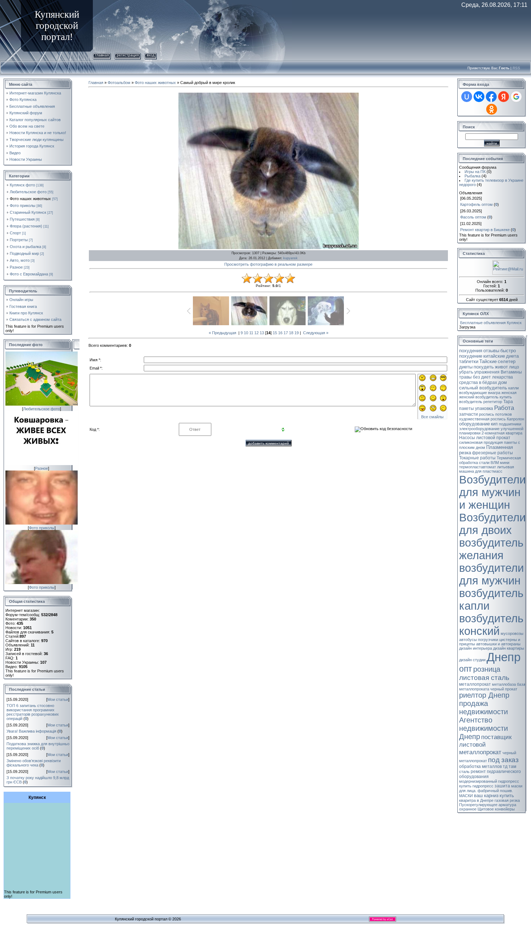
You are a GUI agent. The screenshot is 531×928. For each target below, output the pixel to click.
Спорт (15, 233)
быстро (508, 350)
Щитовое (486, 809)
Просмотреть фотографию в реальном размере (268, 264)
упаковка (484, 408)
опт (465, 668)
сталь (464, 771)
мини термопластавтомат (484, 464)
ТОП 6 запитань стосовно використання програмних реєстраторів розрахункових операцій (33, 712)
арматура (507, 805)
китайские (494, 356)
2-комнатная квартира (502, 433)
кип (494, 424)
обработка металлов (480, 766)
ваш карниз (486, 795)
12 (256, 333)
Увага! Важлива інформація (31, 731)
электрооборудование (479, 429)
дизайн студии (472, 660)
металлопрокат (475, 684)
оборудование (474, 424)
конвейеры (505, 809)
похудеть (484, 367)
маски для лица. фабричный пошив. (490, 788)
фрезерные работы (492, 452)
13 (262, 333)
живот (501, 367)
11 (251, 333)
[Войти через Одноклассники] (491, 109)
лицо (514, 367)
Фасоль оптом (473, 217)
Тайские (488, 361)
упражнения (487, 372)
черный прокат (503, 689)
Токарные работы (477, 457)
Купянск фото (22, 185)
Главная (102, 55)
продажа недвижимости (483, 707)
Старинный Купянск (28, 212)
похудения (470, 350)
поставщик (496, 737)
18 (291, 333)
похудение (470, 356)
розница (486, 669)
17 (286, 333)
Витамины (511, 372)
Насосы (467, 437)
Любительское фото (28, 192)
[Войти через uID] (466, 96)
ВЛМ (495, 462)
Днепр (504, 657)
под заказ (503, 760)
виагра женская (502, 392)
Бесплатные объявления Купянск (491, 323)
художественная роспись (482, 419)
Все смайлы (432, 417)
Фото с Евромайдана (29, 274)
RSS (516, 68)
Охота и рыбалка (25, 246)
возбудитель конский (491, 624)
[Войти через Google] (516, 96)
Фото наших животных (30, 198)
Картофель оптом (476, 204)
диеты (465, 367)
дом (502, 382)
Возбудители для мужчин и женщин (492, 492)
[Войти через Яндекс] (503, 96)
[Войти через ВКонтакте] (479, 96)
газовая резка (507, 800)
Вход (151, 55)
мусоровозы (512, 633)
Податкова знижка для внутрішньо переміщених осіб (38, 746)
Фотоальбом (119, 82)
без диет (482, 377)
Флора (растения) (26, 226)
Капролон (515, 419)
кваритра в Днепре (476, 800)
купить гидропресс (476, 786)
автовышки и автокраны (498, 644)
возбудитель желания (491, 548)
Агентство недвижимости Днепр (483, 728)
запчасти (468, 414)
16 (280, 333)
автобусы (468, 639)
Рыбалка (472, 176)
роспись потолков (495, 414)
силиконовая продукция (481, 442)
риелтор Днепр (484, 695)
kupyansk (290, 258)
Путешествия (22, 219)
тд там (509, 766)
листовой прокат (493, 437)
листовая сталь (484, 677)
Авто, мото (20, 260)
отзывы (491, 350)
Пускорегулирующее (478, 805)
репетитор (492, 401)
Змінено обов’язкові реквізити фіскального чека (34, 763)
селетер (506, 361)
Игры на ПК (475, 171)
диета (512, 356)
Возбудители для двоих (492, 523)
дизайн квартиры (508, 648)
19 (296, 333)
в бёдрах (488, 382)
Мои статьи (57, 699)
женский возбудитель (478, 397)
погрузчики (488, 639)
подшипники (510, 424)
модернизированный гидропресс (489, 781)
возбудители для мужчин (491, 574)
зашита (502, 785)
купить (507, 795)
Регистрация (128, 55)
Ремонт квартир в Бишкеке (485, 229)
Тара (508, 401)
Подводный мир (24, 253)
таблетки (468, 361)
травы (465, 377)
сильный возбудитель (483, 387)
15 (275, 333)
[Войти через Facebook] (491, 96)
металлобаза (504, 684)
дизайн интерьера (475, 648)
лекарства (502, 377)
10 (246, 333)
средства (468, 382)
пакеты (466, 408)
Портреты (19, 240)
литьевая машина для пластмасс (486, 469)
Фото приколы (22, 205)
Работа (504, 407)
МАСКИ (466, 796)
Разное (16, 267)
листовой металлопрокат (480, 748)
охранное (467, 809)
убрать (466, 372)
